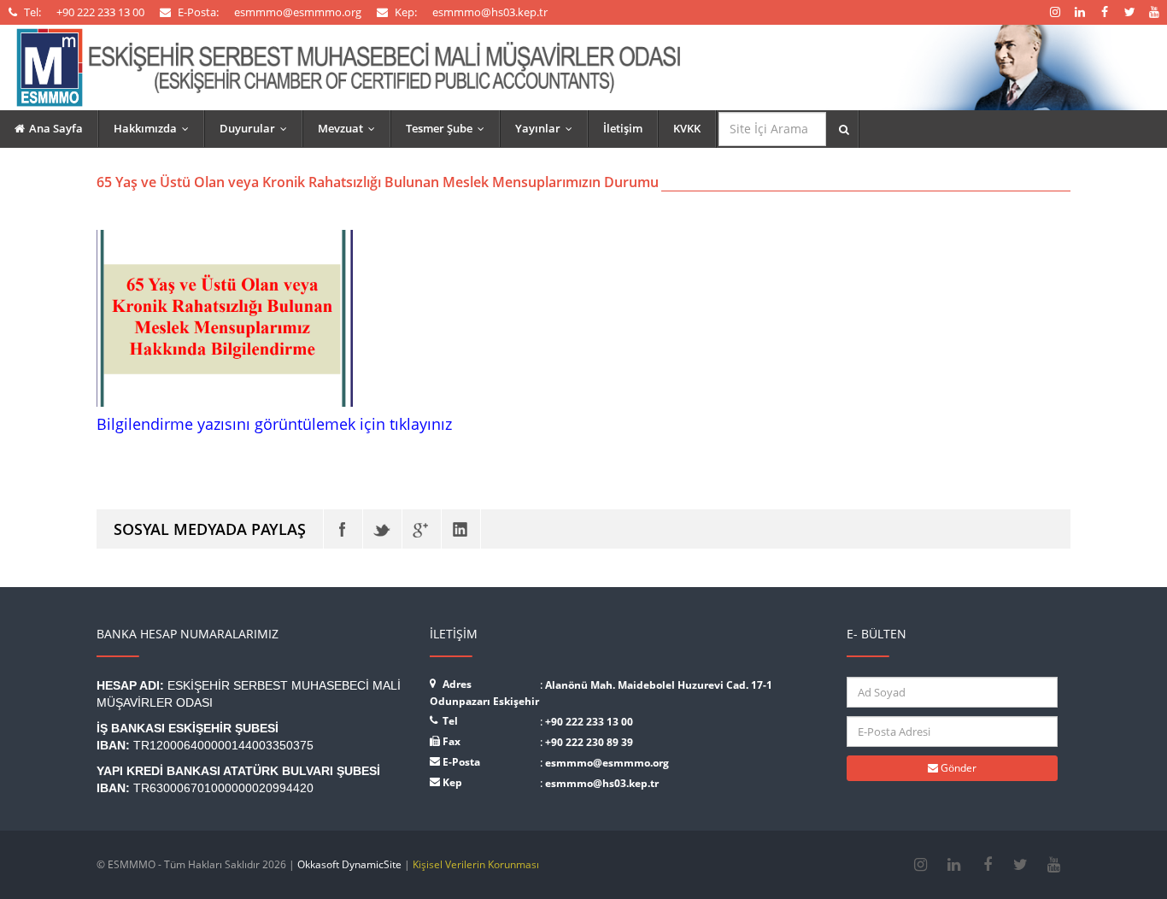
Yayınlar (547, 128)
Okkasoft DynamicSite (349, 864)
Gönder (957, 768)
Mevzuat (350, 128)
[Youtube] (1054, 865)
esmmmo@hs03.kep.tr (602, 783)
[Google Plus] (421, 529)
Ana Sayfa (56, 128)
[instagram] (920, 865)
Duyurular (257, 128)
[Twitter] (382, 529)
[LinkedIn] (461, 529)
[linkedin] (954, 865)
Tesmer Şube (449, 128)
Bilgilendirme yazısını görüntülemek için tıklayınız (274, 424)
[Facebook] (343, 529)
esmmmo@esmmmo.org (607, 762)
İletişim (622, 128)
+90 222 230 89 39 (589, 742)
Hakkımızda (155, 128)
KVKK (687, 128)
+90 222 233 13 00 (589, 721)
